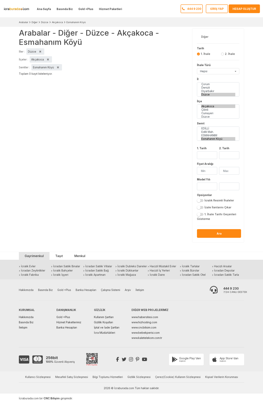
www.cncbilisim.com (144, 327)
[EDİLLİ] (218, 128)
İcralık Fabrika (30, 274)
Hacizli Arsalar (223, 266)
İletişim (140, 290)
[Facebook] (117, 359)
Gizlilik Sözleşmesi (139, 377)
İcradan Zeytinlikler (33, 270)
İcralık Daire (157, 274)
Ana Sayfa (44, 9)
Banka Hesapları (86, 290)
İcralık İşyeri (60, 274)
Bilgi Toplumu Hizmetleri (108, 377)
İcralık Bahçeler (63, 270)
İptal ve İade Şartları (106, 327)
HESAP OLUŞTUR (244, 8)
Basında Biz (65, 9)
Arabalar (23, 22)
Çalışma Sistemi (110, 290)
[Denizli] (218, 87)
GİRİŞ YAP (217, 8)
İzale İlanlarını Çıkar (217, 207)
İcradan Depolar (224, 270)
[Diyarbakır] (218, 91)
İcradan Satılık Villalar (98, 266)
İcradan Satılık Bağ (97, 270)
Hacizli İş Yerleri (160, 270)
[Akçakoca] (218, 106)
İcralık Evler (28, 266)
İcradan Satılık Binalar (66, 266)
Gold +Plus (85, 9)
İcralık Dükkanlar (127, 270)
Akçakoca (57, 22)
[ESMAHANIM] (218, 135)
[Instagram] (131, 359)
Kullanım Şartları (104, 317)
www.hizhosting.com (144, 322)
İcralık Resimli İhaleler (219, 200)
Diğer (35, 22)
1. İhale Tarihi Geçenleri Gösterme (216, 216)
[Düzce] (218, 94)
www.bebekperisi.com (146, 332)
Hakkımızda (26, 290)
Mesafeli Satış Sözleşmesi (71, 377)
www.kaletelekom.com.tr (147, 337)
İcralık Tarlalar (191, 266)
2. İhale (230, 53)
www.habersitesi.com (145, 317)
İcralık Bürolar (190, 270)
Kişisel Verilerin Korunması (221, 377)
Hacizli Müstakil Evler (163, 266)
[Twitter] (124, 359)
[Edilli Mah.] (218, 132)
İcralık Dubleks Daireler (132, 266)
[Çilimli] (218, 109)
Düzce (44, 22)
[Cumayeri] (218, 113)
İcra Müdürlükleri (104, 332)
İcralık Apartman (95, 274)
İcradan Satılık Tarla (226, 274)
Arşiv (128, 290)
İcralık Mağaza (126, 274)
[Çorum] (218, 84)
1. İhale (205, 53)
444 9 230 (231, 288)
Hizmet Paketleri (110, 9)
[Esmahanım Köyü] (218, 139)
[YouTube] (144, 359)
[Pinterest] (137, 359)
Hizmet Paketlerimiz (68, 322)
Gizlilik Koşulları (103, 322)
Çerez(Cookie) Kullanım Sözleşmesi (178, 377)
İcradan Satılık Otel (194, 274)
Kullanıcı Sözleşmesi (38, 377)
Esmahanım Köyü (76, 22)
